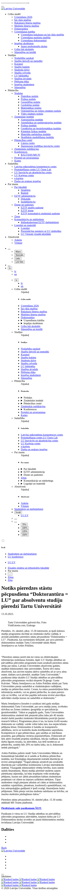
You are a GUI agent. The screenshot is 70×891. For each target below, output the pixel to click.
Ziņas (24, 477)
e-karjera (25, 446)
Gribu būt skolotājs (30, 326)
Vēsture (25, 506)
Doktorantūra (28, 317)
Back (4, 847)
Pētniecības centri (33, 403)
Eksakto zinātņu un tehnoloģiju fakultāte (28, 567)
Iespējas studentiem (31, 375)
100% (25, 528)
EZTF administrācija (34, 472)
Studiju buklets (28, 357)
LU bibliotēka (28, 366)
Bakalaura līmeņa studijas (34, 311)
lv (10, 268)
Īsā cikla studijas (29, 308)
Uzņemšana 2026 (30, 305)
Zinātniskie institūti (33, 400)
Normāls (19, 255)
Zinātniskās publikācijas (33, 406)
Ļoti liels (19, 262)
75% (24, 524)
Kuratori (25, 354)
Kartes (24, 415)
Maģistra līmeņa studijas (33, 314)
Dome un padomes (33, 474)
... (10, 574)
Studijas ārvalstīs (29, 369)
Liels (18, 258)
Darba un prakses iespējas (34, 449)
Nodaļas (28, 397)
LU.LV (24, 515)
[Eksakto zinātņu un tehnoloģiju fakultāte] (13, 8)
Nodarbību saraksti (30, 348)
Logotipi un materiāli (34, 483)
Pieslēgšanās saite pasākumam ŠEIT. (21, 808)
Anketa (24, 503)
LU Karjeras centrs (30, 443)
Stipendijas (26, 378)
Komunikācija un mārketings (38, 480)
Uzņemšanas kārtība (34, 320)
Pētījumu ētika (28, 372)
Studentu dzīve (28, 360)
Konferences (30, 409)
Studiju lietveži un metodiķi (35, 351)
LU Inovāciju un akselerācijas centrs (39, 440)
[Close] (2, 6)
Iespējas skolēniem (33, 323)
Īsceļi (18, 512)
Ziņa (10, 580)
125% (25, 531)
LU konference (15, 556)
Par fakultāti (30, 469)
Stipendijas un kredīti (31, 329)
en (22, 286)
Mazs (18, 251)
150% (25, 535)
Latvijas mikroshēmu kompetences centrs (42, 434)
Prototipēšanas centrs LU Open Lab (39, 437)
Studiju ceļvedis (29, 363)
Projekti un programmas (33, 412)
